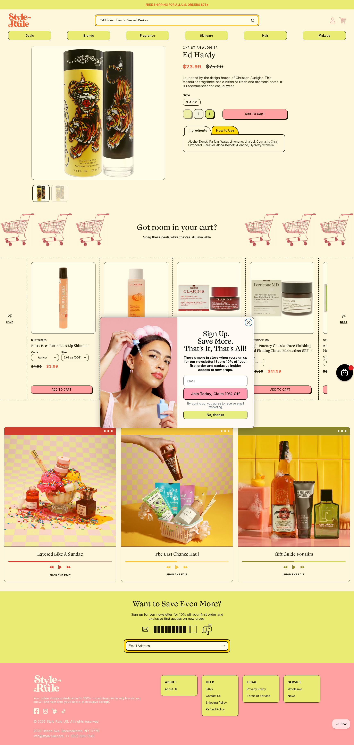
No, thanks (215, 415)
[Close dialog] (248, 322)
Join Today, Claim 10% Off (215, 394)
